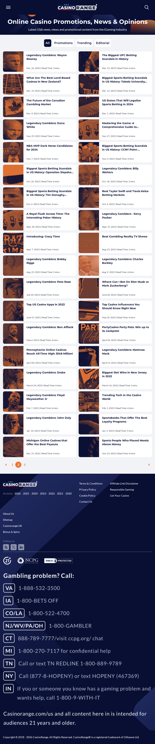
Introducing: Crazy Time (43, 236)
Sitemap (7, 519)
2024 (35, 493)
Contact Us (85, 501)
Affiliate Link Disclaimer (124, 483)
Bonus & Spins (11, 531)
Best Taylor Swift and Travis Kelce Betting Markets (125, 193)
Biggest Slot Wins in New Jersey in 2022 (124, 374)
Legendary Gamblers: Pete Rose (48, 282)
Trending (84, 43)
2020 (69, 493)
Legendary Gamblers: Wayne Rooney (46, 57)
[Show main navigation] (8, 7)
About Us (8, 513)
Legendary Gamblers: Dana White (45, 125)
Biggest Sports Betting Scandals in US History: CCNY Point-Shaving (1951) (124, 147)
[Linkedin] (21, 547)
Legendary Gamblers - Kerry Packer (121, 215)
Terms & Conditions (90, 483)
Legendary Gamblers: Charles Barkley (122, 261)
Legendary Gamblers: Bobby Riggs (46, 261)
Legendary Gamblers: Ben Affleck (49, 327)
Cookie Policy (87, 495)
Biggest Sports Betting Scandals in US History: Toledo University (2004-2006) (124, 79)
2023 (43, 493)
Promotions (63, 43)
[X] (14, 547)
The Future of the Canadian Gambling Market (45, 102)
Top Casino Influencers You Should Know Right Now (121, 306)
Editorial (102, 43)
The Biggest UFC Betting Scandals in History (119, 57)
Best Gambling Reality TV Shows (124, 236)
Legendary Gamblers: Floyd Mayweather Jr (45, 397)
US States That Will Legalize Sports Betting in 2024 (121, 102)
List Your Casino (119, 495)
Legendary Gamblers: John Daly (48, 418)
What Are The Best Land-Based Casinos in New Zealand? (48, 79)
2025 (26, 493)
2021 (60, 493)
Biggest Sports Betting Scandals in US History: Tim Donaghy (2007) (48, 193)
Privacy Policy (87, 489)
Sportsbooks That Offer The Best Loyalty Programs (124, 419)
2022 (52, 493)
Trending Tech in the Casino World (121, 397)
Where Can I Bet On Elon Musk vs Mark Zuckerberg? (125, 283)
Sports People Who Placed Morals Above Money (125, 442)
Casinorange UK (12, 525)
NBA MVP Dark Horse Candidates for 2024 (49, 147)
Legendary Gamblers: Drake (45, 372)
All (48, 43)
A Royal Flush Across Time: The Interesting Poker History (48, 215)
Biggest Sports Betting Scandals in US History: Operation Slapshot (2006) (49, 170)
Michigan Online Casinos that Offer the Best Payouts (46, 442)
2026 (18, 493)
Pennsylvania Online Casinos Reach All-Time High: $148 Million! (49, 351)
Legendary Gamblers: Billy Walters (120, 170)
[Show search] (146, 7)
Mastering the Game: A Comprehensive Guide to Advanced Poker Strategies (121, 125)
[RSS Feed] (6, 547)
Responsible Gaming (122, 489)
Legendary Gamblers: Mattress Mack (123, 351)
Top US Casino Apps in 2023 (45, 304)
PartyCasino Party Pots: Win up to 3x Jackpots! (125, 329)
